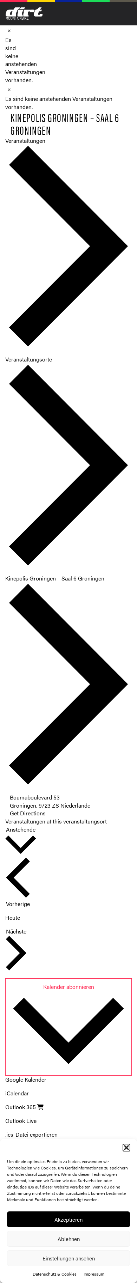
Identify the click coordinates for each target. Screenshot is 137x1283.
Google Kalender (25, 1079)
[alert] (8, 60)
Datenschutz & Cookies (55, 1274)
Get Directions (28, 813)
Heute (12, 917)
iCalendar (17, 1093)
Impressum (94, 1274)
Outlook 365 (21, 1107)
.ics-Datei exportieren (31, 1134)
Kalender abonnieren (68, 987)
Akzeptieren (68, 1219)
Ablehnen (69, 1238)
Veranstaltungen (25, 140)
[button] (126, 1147)
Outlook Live (21, 1121)
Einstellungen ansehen (69, 1258)
